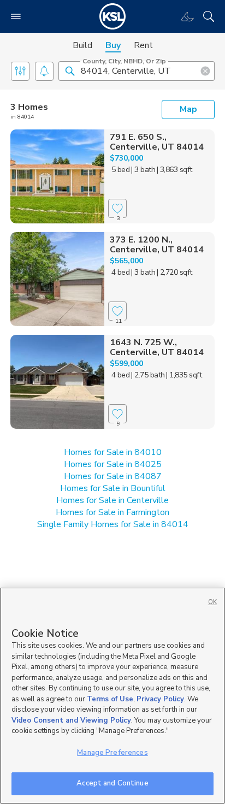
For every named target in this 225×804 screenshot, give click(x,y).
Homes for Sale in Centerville (112, 500)
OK (212, 602)
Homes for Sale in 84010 (113, 452)
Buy (113, 45)
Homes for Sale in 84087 (113, 476)
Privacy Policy (160, 699)
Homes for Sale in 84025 (113, 464)
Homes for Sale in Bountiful (112, 488)
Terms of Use (110, 699)
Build (82, 45)
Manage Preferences (112, 753)
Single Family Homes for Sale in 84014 (112, 524)
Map (188, 109)
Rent (143, 45)
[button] (69, 70)
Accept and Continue (112, 783)
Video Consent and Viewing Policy (71, 720)
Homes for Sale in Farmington (112, 512)
